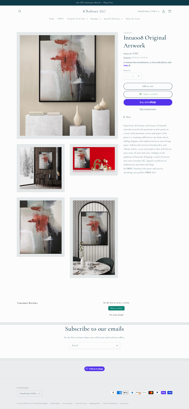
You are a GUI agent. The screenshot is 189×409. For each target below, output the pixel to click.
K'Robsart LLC (28, 403)
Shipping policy (94, 403)
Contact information (110, 403)
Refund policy (55, 403)
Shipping (127, 57)
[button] (20, 11)
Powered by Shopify (41, 403)
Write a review (116, 308)
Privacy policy (68, 403)
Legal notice (124, 403)
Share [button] (128, 117)
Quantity (127, 70)
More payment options (148, 109)
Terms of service (81, 403)
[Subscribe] (117, 345)
